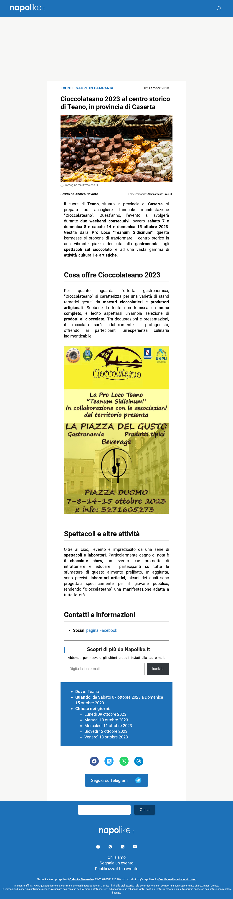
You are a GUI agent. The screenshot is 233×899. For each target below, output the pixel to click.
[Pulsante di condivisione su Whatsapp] (124, 761)
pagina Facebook (101, 630)
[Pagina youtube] (135, 847)
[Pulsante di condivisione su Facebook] (94, 761)
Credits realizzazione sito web (177, 879)
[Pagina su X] (123, 847)
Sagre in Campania (95, 88)
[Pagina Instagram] (111, 847)
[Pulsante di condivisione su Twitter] (109, 761)
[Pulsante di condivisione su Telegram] (138, 761)
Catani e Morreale (81, 879)
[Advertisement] (116, 49)
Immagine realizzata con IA (81, 185)
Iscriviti (158, 669)
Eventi (67, 88)
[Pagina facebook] (98, 847)
